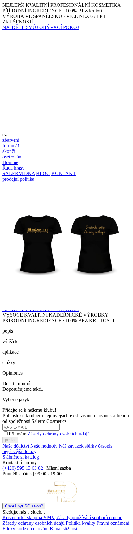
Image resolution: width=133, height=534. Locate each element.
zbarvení (10, 140)
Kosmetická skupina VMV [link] (28, 517)
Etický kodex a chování (25, 528)
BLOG (43, 173)
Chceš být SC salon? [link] (24, 506)
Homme (10, 162)
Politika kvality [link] (80, 523)
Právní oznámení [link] (113, 523)
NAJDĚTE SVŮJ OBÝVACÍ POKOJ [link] (40, 27)
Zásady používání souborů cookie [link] (89, 517)
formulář (10, 145)
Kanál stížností (64, 528)
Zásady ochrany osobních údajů (59, 433)
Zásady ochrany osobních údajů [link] (33, 523)
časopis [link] (105, 445)
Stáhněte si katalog (20, 457)
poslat (10, 440)
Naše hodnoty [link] (44, 445)
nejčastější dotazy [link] (19, 451)
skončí (8, 151)
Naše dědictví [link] (15, 445)
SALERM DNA (18, 173)
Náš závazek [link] (71, 445)
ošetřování (12, 156)
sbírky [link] (91, 445)
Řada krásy (13, 167)
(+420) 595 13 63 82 (22, 468)
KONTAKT (63, 173)
